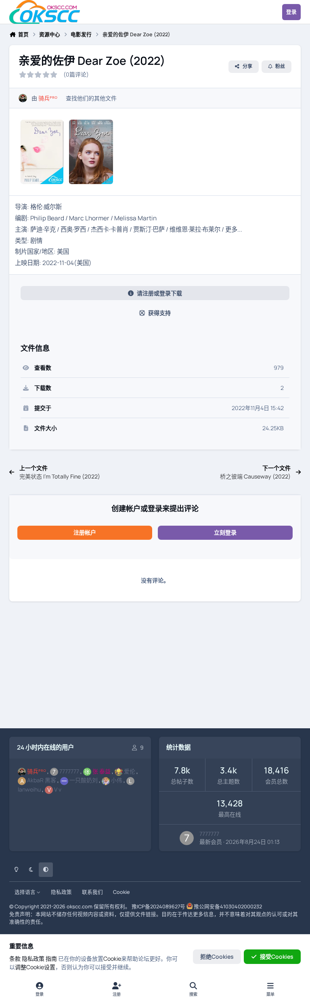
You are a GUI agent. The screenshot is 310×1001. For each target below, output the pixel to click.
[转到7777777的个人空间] (187, 838)
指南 (51, 958)
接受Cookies (276, 956)
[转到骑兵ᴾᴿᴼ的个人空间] (23, 98)
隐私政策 (61, 892)
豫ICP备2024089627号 (158, 906)
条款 (15, 958)
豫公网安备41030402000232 (228, 906)
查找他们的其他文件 (91, 98)
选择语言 (26, 892)
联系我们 (92, 892)
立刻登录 (225, 532)
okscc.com (79, 906)
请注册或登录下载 (159, 293)
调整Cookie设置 (35, 967)
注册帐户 (84, 532)
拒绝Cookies (217, 956)
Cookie (121, 892)
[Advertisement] (155, 666)
